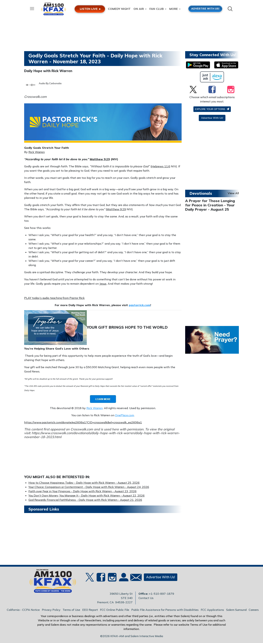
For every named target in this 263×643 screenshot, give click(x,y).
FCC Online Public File (114, 610)
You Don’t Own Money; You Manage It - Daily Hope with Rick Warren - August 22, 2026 (86, 495)
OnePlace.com (124, 415)
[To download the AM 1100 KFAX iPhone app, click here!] (226, 64)
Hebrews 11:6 (160, 166)
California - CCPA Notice (23, 610)
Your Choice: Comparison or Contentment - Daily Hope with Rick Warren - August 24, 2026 (88, 487)
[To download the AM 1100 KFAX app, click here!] (198, 64)
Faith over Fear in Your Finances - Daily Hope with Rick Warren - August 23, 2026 (82, 491)
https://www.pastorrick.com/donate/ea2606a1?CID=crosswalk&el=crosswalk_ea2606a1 (83, 422)
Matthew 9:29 (100, 159)
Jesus (102, 283)
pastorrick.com (139, 305)
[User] (123, 579)
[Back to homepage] (50, 582)
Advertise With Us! (212, 117)
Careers (254, 610)
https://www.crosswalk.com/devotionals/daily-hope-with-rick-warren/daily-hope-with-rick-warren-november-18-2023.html (102, 435)
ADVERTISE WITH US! (205, 8)
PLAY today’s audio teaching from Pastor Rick (54, 298)
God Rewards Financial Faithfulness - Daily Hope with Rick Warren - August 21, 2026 (85, 500)
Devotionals (200, 193)
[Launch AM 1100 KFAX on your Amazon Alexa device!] (212, 76)
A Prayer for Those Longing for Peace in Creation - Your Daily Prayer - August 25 (210, 205)
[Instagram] (230, 89)
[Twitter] (193, 89)
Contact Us (146, 598)
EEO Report (90, 610)
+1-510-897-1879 (161, 593)
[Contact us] (134, 578)
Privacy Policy (51, 610)
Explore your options (210, 109)
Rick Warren (36, 152)
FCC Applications (212, 610)
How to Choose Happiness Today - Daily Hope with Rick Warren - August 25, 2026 (84, 482)
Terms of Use (71, 610)
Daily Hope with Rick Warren (48, 71)
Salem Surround (236, 610)
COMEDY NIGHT (119, 9)
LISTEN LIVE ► (90, 9)
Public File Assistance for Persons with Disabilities (165, 610)
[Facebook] (212, 89)
